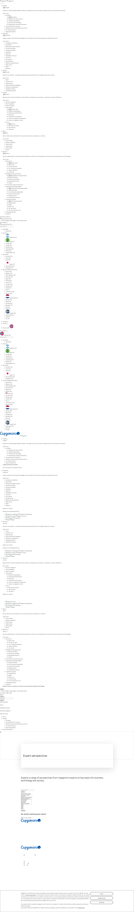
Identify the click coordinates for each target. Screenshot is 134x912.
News (6, 133)
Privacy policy (26, 836)
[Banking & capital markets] (26, 797)
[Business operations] (26, 803)
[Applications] (26, 801)
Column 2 (26, 884)
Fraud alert (26, 843)
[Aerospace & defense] (26, 795)
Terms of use (26, 834)
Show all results (4, 713)
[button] (8, 328)
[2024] (22, 807)
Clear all (23, 810)
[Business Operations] (26, 798)
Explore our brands (7, 508)
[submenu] (7, 558)
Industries (7, 35)
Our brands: (23, 852)
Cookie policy (26, 842)
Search (2, 689)
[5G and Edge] (26, 800)
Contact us (29, 880)
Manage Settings (101, 898)
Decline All (101, 902)
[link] (6, 1)
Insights (7, 7)
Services (7, 72)
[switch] (0, 220)
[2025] (22, 806)
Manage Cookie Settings (30, 895)
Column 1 (26, 868)
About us (7, 153)
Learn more (6, 13)
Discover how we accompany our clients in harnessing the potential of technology (23, 686)
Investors (26, 832)
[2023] (22, 808)
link (4, 7)
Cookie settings (27, 840)
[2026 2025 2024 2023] (22, 808)
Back (10, 17)
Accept (101, 893)
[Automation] (26, 802)
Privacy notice (29, 890)
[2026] (22, 805)
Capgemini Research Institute (10, 464)
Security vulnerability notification (30, 838)
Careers (7, 94)
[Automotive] (26, 796)
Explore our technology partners (11, 511)
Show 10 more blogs (26, 817)
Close (2, 696)
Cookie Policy (81, 907)
